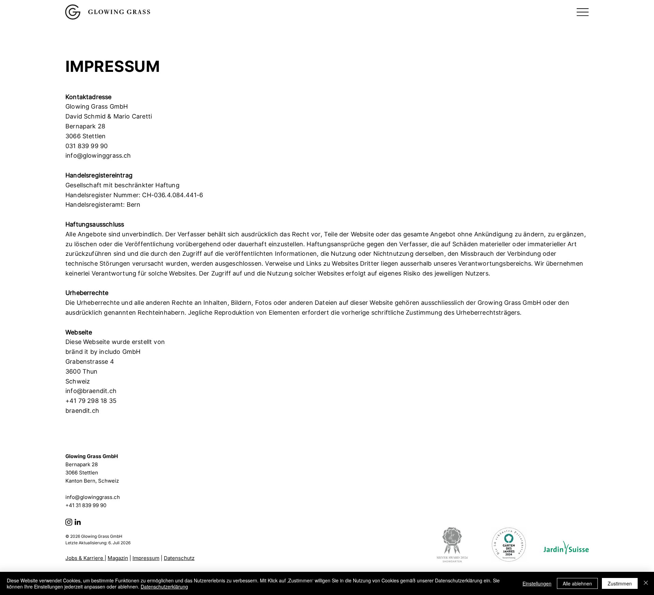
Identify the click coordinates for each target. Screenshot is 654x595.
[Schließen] (646, 583)
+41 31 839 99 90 (85, 505)
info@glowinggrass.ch (98, 155)
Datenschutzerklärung (164, 586)
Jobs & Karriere (85, 558)
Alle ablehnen (577, 583)
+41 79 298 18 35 (90, 400)
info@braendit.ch (90, 390)
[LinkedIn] (77, 522)
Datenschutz (179, 558)
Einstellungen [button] (537, 583)
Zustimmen (620, 583)
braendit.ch (82, 410)
